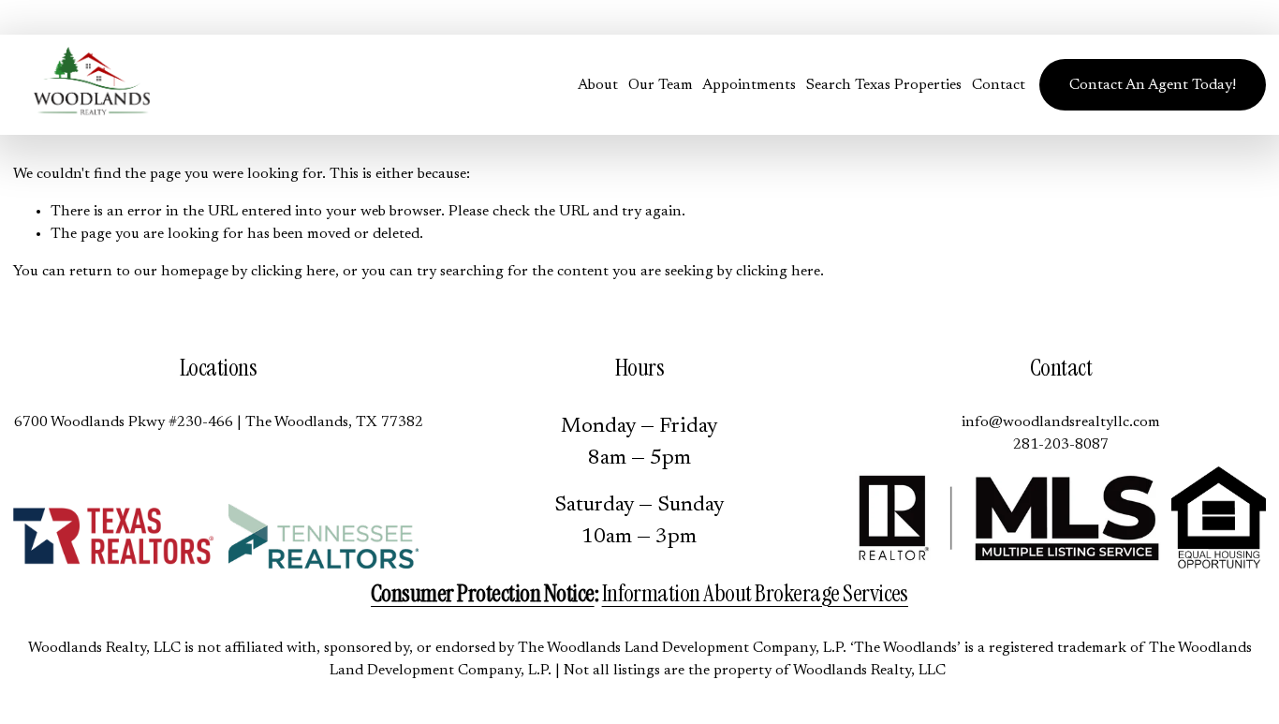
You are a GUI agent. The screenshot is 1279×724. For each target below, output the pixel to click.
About (598, 85)
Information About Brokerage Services (755, 593)
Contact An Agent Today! (1152, 85)
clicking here (293, 271)
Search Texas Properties (884, 85)
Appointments (749, 85)
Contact (998, 85)
